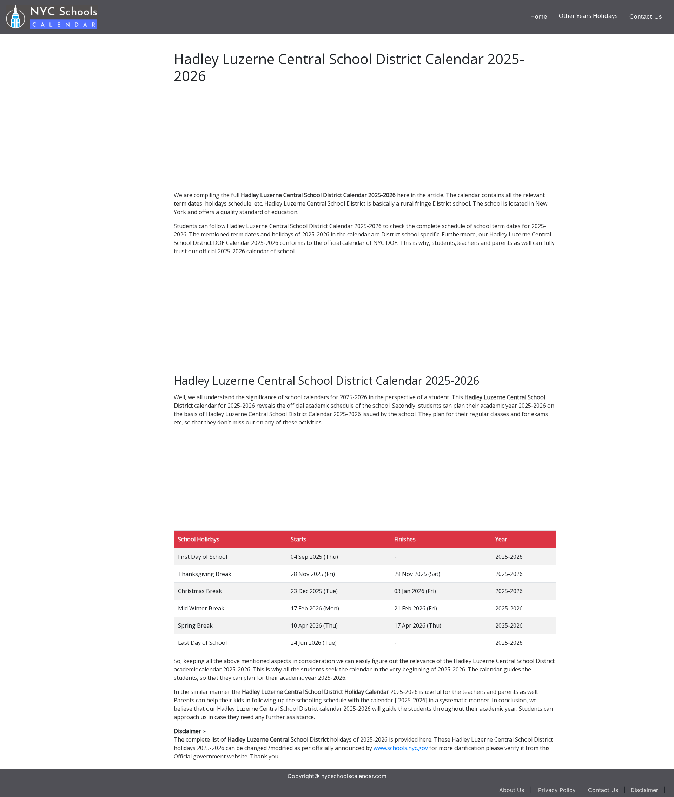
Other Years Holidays (588, 16)
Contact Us (645, 16)
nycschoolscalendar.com (353, 775)
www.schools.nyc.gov (401, 748)
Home (538, 16)
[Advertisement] (58, 139)
